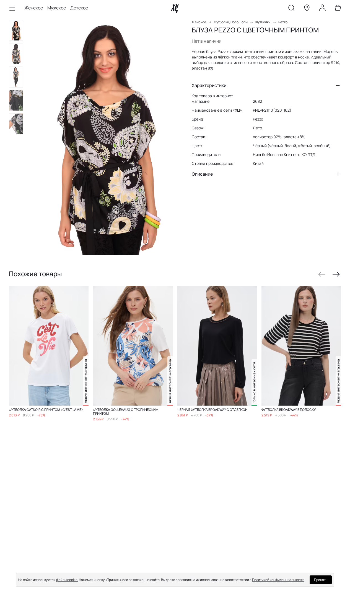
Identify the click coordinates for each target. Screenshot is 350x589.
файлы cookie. (67, 579)
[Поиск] (291, 8)
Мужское (56, 8)
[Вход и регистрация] (322, 8)
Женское (33, 8)
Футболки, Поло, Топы (231, 22)
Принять (320, 579)
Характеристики (209, 85)
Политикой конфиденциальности (278, 579)
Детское (79, 8)
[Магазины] (307, 8)
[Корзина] (338, 8)
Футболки (263, 22)
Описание (202, 174)
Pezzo (282, 22)
